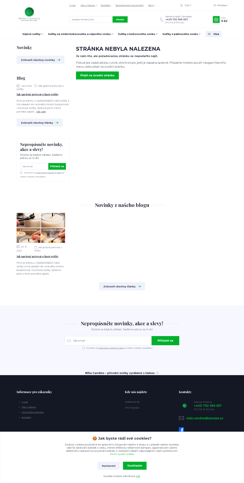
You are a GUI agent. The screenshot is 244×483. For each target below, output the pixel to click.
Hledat (120, 19)
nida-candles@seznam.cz (204, 418)
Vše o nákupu (88, 5)
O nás (72, 5)
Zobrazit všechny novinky (38, 59)
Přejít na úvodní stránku (97, 75)
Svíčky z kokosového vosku (136, 34)
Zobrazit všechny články (37, 122)
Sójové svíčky (31, 34)
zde (138, 476)
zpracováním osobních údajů (49, 173)
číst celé (41, 111)
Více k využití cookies (122, 454)
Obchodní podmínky (33, 412)
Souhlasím (134, 465)
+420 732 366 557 (176, 19)
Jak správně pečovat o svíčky (48, 249)
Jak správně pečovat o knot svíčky (38, 94)
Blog (151, 5)
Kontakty (106, 5)
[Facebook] (182, 429)
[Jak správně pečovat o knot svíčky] (41, 228)
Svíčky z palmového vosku (180, 34)
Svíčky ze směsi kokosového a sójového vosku (79, 34)
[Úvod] (40, 14)
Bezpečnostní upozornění (129, 5)
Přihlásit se (57, 166)
